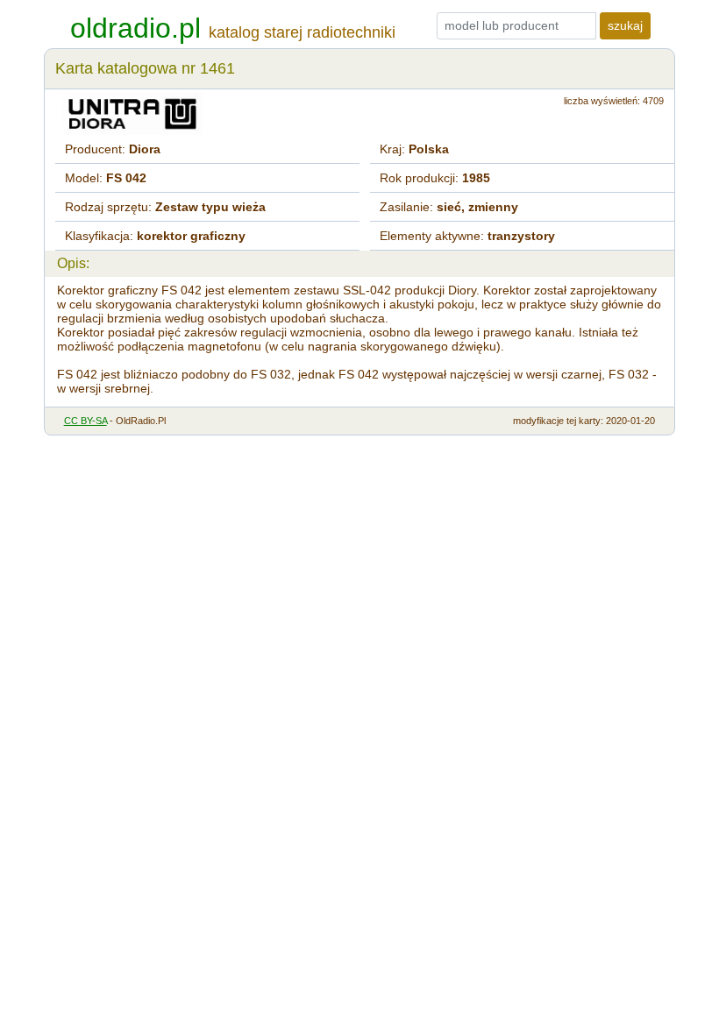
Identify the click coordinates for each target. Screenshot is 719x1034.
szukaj (625, 25)
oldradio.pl (135, 28)
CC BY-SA (85, 420)
